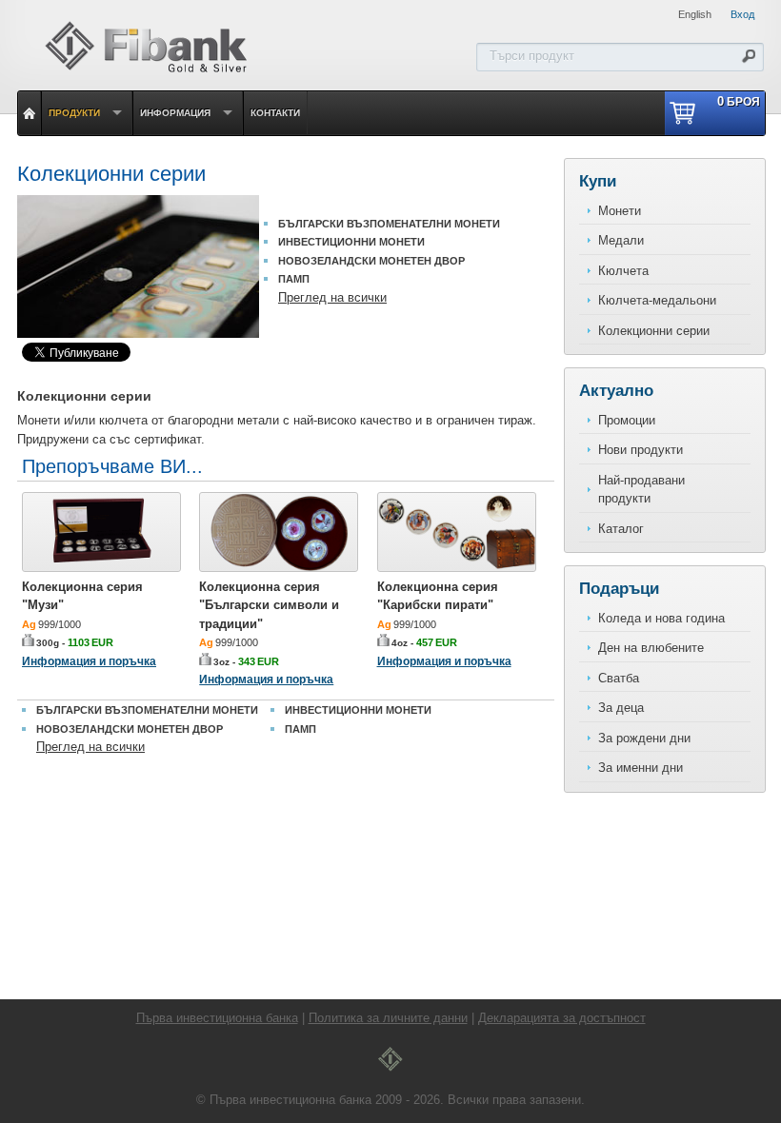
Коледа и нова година (661, 618)
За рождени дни (644, 738)
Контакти (275, 113)
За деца (621, 707)
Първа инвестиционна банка (217, 1018)
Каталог (621, 529)
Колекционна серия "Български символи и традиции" (269, 605)
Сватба (618, 678)
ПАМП (294, 279)
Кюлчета (623, 271)
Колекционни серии (654, 331)
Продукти (74, 113)
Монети (619, 211)
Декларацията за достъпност (562, 1018)
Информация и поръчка (89, 661)
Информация (175, 113)
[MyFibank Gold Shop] (146, 70)
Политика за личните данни (388, 1018)
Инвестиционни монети (351, 241)
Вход (742, 14)
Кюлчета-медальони (657, 300)
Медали (621, 240)
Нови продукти (640, 450)
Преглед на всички (332, 297)
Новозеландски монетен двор (371, 260)
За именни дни (640, 767)
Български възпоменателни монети (389, 223)
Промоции (626, 420)
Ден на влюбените (651, 647)
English (694, 14)
